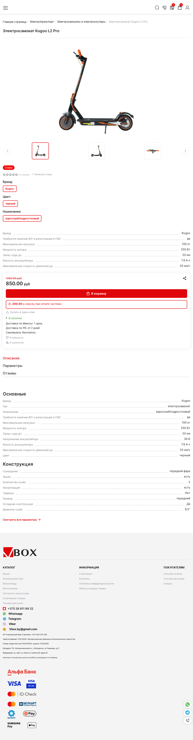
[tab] (96, 358)
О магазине (85, 573)
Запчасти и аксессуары (16, 593)
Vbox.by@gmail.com (22, 629)
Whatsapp (15, 613)
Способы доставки (174, 578)
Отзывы (168, 583)
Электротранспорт (13, 578)
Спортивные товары (14, 598)
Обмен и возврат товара (92, 588)
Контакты (84, 578)
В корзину (98, 293)
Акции (6, 573)
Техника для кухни (13, 603)
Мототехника (10, 588)
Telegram (14, 619)
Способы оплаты (173, 573)
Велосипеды (10, 583)
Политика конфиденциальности (96, 583)
